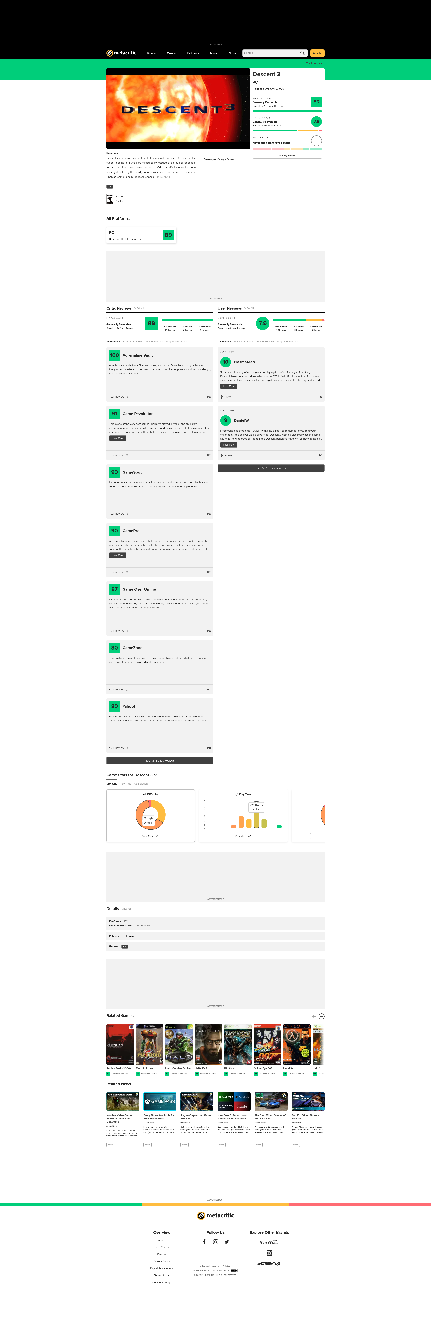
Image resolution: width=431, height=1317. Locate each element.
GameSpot (126, 472)
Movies (171, 53)
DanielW (236, 420)
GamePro (125, 531)
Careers (161, 1254)
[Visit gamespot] (269, 1244)
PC (209, 397)
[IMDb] (234, 1270)
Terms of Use (161, 1275)
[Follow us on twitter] (227, 1243)
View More (148, 836)
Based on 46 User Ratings (268, 125)
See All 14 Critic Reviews (159, 760)
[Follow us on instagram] (216, 1243)
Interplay (316, 63)
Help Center (162, 1247)
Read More (117, 438)
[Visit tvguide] (269, 1255)
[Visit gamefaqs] (269, 1264)
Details (112, 908)
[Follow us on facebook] (204, 1243)
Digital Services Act (161, 1268)
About (161, 1240)
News (232, 53)
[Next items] (322, 1016)
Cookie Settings (161, 1282)
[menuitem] (151, 53)
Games (151, 53)
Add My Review (287, 155)
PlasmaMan (239, 362)
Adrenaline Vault (131, 355)
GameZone (127, 648)
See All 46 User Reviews (271, 468)
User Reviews (230, 308)
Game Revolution (133, 414)
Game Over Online (133, 589)
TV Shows (193, 53)
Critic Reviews (119, 308)
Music (214, 53)
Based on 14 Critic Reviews (268, 106)
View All (139, 308)
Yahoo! (123, 706)
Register (317, 53)
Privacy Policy (162, 1261)
